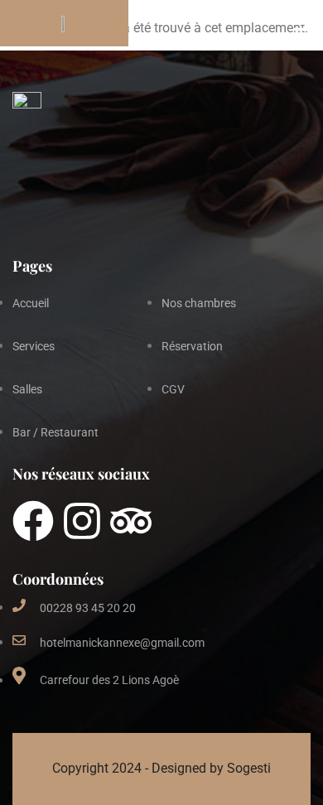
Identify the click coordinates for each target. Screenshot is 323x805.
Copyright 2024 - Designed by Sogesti (161, 768)
